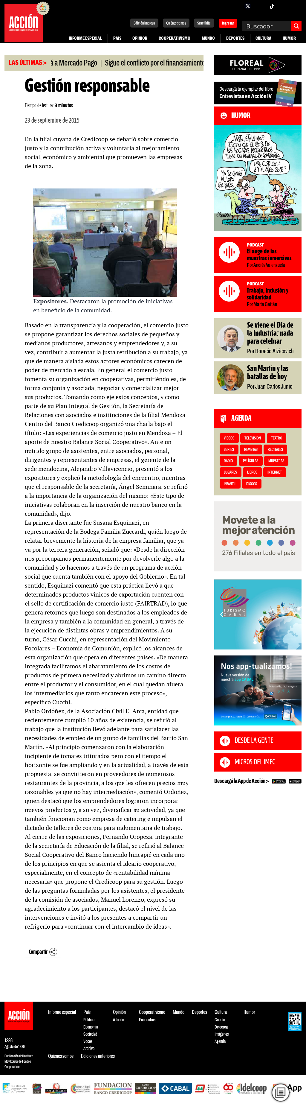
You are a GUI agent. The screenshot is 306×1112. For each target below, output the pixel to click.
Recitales (275, 450)
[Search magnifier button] (296, 26)
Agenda (220, 1041)
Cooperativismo (174, 38)
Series (229, 450)
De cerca (221, 1027)
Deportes (235, 38)
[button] (255, 642)
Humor (289, 38)
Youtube (284, 6)
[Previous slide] (221, 614)
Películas (250, 461)
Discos (251, 484)
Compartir (38, 952)
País (117, 38)
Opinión (139, 38)
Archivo (88, 1048)
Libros (252, 472)
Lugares (230, 472)
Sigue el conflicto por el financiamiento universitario (148, 63)
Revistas (251, 450)
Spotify (296, 6)
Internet (274, 472)
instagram (260, 6)
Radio (228, 461)
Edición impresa (144, 23)
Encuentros (147, 1020)
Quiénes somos (176, 23)
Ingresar (228, 24)
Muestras (276, 461)
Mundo (208, 38)
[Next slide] (294, 614)
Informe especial (85, 38)
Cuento (220, 1020)
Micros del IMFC (255, 762)
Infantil (230, 484)
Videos (229, 438)
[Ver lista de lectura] (280, 1092)
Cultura (263, 38)
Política (88, 1020)
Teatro (276, 438)
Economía (90, 1027)
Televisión (252, 438)
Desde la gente (254, 741)
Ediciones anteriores (98, 1056)
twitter (247, 6)
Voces (87, 1041)
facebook (236, 6)
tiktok (272, 6)
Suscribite (203, 23)
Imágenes (222, 1034)
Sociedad (90, 1034)
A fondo (118, 1020)
